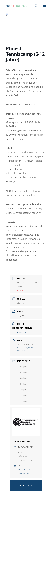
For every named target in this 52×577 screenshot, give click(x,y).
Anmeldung (22, 332)
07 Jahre (24, 372)
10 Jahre (24, 389)
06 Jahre (24, 366)
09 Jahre (24, 384)
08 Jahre (24, 378)
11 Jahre (24, 395)
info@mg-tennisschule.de (25, 458)
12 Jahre (24, 401)
